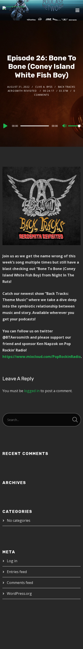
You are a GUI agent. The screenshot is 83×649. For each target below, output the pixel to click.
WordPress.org (19, 593)
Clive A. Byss (43, 86)
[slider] (74, 129)
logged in (32, 390)
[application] (41, 125)
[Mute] (64, 126)
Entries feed (17, 571)
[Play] (5, 125)
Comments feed (20, 582)
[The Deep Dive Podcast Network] (13, 8)
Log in (12, 560)
